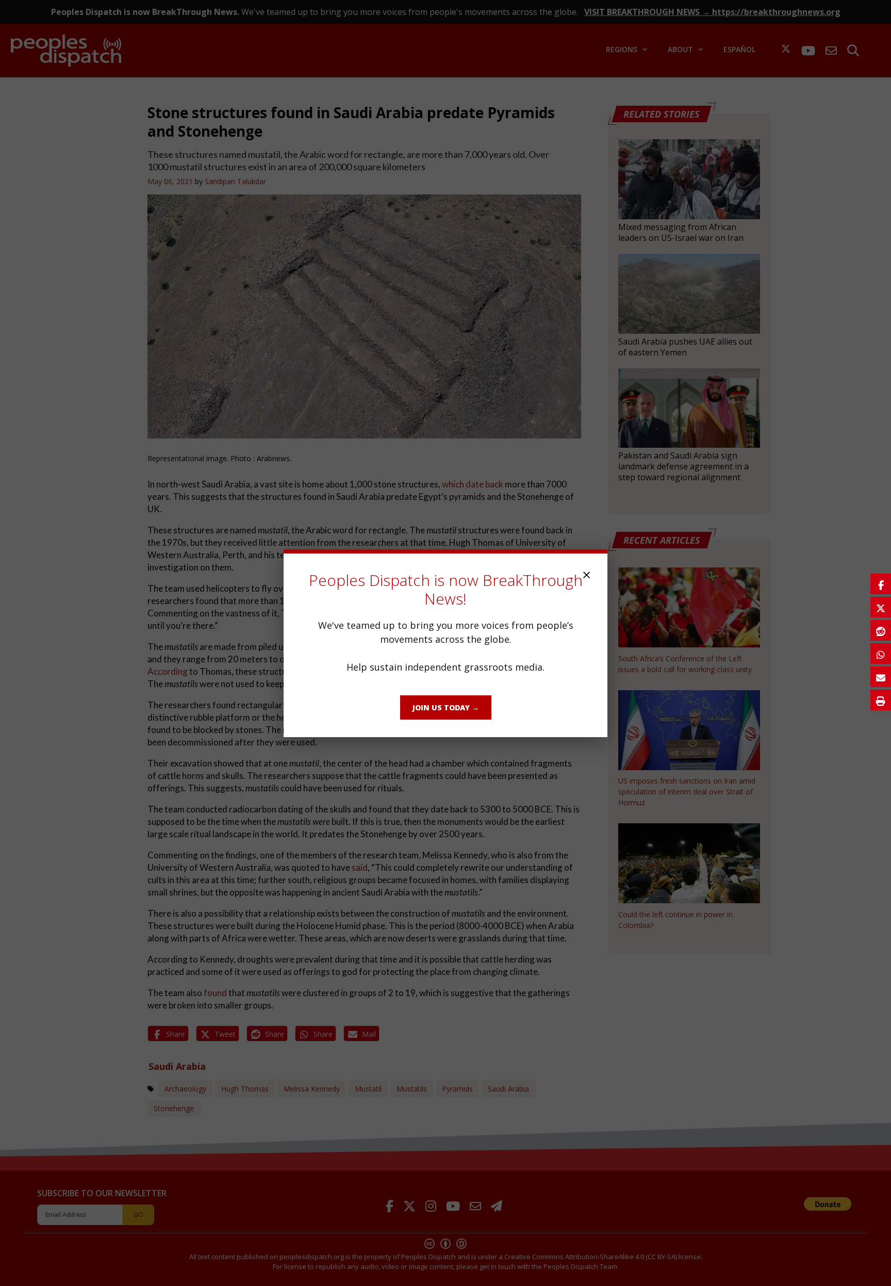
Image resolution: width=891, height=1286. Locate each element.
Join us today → (445, 707)
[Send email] (880, 676)
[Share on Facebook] (880, 584)
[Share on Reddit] (880, 630)
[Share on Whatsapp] (880, 653)
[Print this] (880, 700)
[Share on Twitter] (880, 607)
